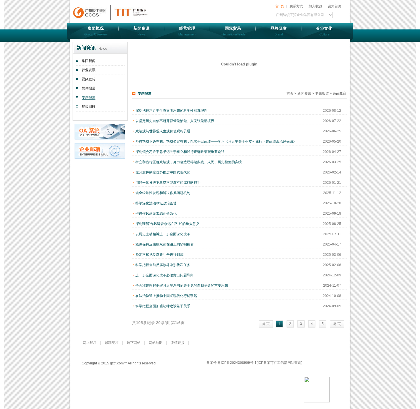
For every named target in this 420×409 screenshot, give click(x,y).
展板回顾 (88, 107)
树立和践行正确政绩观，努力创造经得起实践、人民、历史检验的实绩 (188, 162)
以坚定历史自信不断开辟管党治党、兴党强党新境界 (174, 121)
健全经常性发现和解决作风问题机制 (162, 193)
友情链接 (178, 343)
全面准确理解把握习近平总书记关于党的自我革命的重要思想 (181, 286)
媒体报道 (88, 88)
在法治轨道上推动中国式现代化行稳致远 (166, 296)
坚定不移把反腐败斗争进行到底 (159, 255)
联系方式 (296, 6)
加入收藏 (315, 6)
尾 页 (337, 324)
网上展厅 (90, 343)
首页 (290, 93)
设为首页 (334, 6)
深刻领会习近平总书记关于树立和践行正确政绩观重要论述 (180, 152)
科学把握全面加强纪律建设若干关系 (162, 306)
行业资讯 (88, 70)
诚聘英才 (112, 343)
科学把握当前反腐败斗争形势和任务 (162, 265)
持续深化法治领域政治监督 (156, 203)
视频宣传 (88, 79)
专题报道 (88, 97)
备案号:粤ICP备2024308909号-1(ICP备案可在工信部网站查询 (253, 363)
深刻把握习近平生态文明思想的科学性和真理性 (171, 111)
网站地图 (156, 343)
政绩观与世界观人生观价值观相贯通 (162, 131)
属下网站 (134, 343)
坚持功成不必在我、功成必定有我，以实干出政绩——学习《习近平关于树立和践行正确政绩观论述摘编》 (216, 141)
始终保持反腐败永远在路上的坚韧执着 (164, 244)
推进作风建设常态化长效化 (156, 214)
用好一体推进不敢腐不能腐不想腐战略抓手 (168, 183)
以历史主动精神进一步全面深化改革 (162, 234)
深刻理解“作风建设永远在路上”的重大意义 (167, 224)
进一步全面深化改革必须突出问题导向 (164, 275)
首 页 (279, 6)
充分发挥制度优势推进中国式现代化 (162, 172)
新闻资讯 (304, 93)
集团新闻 (88, 61)
